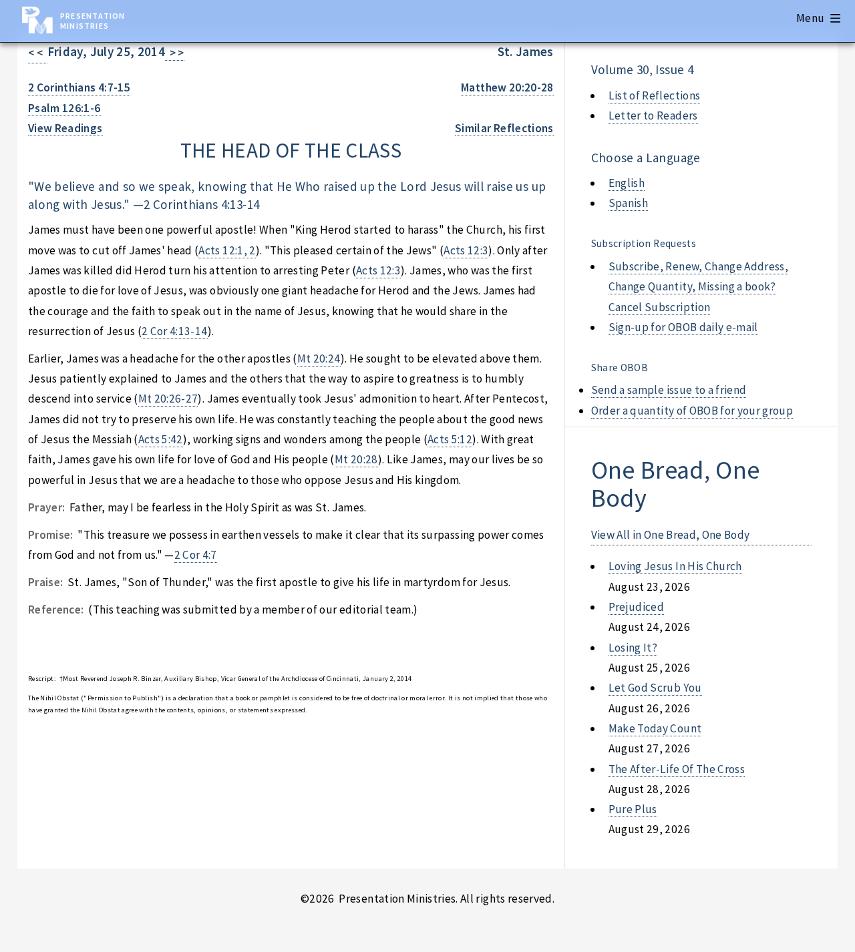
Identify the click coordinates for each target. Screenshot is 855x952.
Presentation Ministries (92, 21)
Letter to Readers (653, 115)
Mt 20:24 (319, 358)
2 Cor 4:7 (195, 554)
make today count (655, 728)
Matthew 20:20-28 (507, 87)
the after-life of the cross (677, 769)
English (627, 183)
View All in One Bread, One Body (670, 534)
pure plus (633, 809)
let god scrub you (655, 687)
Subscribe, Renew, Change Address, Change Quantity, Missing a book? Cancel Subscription (698, 286)
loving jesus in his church (675, 566)
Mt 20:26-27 (168, 398)
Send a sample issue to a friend (669, 390)
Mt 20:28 (356, 459)
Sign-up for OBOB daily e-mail (683, 327)
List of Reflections (655, 95)
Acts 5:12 (450, 439)
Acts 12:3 (466, 250)
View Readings (65, 128)
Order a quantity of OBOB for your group (692, 410)
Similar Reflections (504, 128)
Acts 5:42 (160, 439)
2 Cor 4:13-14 (175, 331)
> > (174, 52)
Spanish (628, 203)
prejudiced (636, 607)
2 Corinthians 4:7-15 (79, 87)
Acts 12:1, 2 (226, 250)
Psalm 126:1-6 (64, 108)
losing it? (633, 647)
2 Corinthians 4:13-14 (201, 204)
